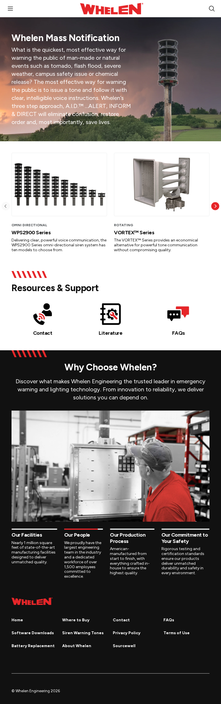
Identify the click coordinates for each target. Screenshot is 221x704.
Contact (42, 333)
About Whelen (76, 645)
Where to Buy (75, 620)
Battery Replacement (33, 645)
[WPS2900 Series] (59, 184)
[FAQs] (178, 314)
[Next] (215, 206)
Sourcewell (124, 645)
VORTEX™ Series (134, 232)
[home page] (32, 601)
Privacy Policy (126, 632)
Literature (110, 333)
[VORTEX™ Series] (161, 184)
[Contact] (43, 314)
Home (17, 620)
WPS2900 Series (31, 232)
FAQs (178, 333)
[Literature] (110, 314)
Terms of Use (176, 632)
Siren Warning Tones (83, 632)
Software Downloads (33, 632)
